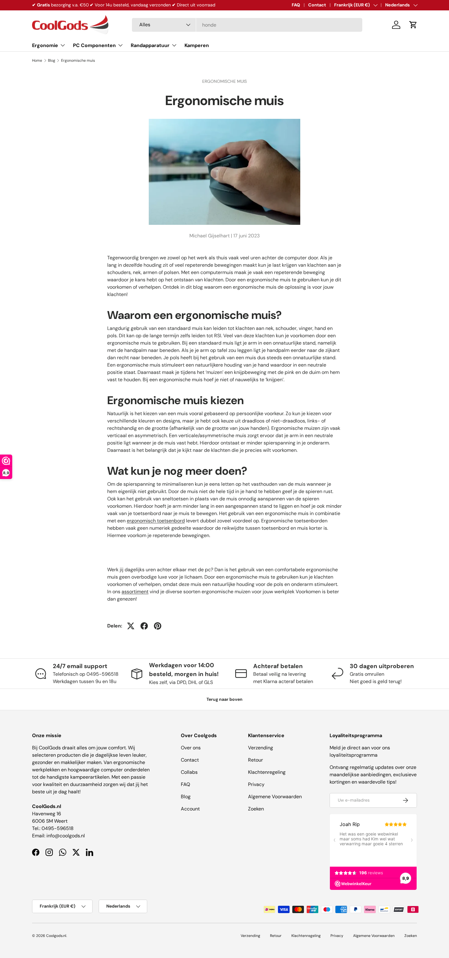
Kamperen (196, 45)
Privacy (256, 784)
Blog (51, 60)
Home (37, 60)
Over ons (191, 747)
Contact (317, 5)
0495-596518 (58, 828)
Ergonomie (45, 45)
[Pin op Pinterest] (157, 626)
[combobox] (247, 25)
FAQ (296, 5)
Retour (255, 760)
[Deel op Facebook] (144, 626)
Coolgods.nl (56, 935)
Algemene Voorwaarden (275, 796)
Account (190, 809)
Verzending (260, 747)
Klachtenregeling (267, 772)
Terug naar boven (224, 699)
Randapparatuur (150, 45)
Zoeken (256, 809)
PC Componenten (94, 45)
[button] (413, 24)
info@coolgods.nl (65, 835)
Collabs (189, 772)
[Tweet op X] (130, 626)
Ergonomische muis (78, 60)
